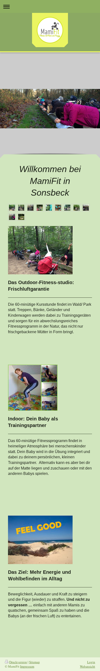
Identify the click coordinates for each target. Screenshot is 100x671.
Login (91, 662)
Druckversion (18, 662)
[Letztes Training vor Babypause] (49, 207)
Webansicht (87, 666)
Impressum (27, 666)
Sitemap (34, 662)
